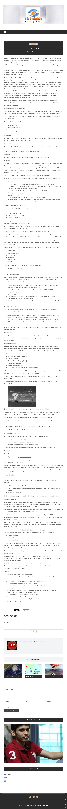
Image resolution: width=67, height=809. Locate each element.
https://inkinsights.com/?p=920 (13, 548)
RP (30, 51)
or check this (31, 641)
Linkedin (37, 797)
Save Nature (50, 676)
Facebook (8, 774)
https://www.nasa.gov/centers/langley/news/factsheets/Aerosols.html (29, 409)
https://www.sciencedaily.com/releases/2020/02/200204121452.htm (27, 581)
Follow (27, 610)
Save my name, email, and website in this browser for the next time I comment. (26, 707)
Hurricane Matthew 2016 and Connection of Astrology (14, 676)
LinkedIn (8, 781)
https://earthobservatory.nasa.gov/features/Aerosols (23, 594)
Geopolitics (33, 44)
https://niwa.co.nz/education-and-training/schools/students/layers (26, 599)
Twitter (8, 777)
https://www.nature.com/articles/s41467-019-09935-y (23, 583)
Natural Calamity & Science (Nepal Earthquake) (34, 676)
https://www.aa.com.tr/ (24, 457)
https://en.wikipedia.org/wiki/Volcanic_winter (20, 574)
